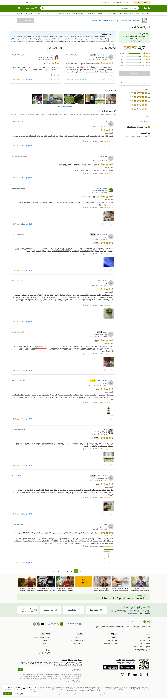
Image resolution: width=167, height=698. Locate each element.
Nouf (51, 55)
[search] (121, 83)
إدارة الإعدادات (18, 694)
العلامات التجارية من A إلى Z (75, 13)
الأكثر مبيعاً (37, 13)
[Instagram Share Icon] (122, 674)
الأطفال (100, 13)
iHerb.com (146, 687)
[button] (17, 2)
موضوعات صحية (60, 13)
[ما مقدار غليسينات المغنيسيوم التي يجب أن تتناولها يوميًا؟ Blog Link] (65, 583)
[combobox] (134, 121)
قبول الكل (7, 693)
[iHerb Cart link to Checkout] (19, 8)
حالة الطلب (46, 643)
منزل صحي (107, 13)
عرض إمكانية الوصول (77, 640)
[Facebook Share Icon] (147, 674)
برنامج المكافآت (145, 643)
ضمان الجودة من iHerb (142, 649)
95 (49, 571)
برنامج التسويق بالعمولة (142, 646)
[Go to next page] (45, 571)
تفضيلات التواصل (44, 653)
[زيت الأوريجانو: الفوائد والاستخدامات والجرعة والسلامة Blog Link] (140, 583)
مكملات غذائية (146, 13)
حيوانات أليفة (91, 13)
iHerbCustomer (102, 55)
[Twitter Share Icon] (141, 674)
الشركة (114, 637)
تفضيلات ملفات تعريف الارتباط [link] (86, 694)
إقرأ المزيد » (70, 690)
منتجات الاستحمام (129, 13)
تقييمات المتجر (145, 640)
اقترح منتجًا (46, 640)
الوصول (60, 694)
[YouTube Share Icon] (135, 674)
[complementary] (86, 694)
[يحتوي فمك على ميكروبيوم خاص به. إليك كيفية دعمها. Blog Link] (102, 583)
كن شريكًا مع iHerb (110, 643)
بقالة (114, 13)
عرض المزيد (110, 75)
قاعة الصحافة (112, 640)
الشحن (48, 646)
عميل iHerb (103, 156)
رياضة (138, 13)
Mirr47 (104, 429)
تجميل (120, 13)
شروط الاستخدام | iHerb (70, 694)
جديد (25, 13)
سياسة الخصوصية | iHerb (102, 694)
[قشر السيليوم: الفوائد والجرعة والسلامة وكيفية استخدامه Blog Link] (121, 583)
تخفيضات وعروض (78, 643)
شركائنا (9, 689)
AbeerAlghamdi (102, 188)
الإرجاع (48, 649)
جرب (30, 13)
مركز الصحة (80, 637)
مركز (84, 581)
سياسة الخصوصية (55, 678)
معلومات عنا (146, 637)
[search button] (43, 8)
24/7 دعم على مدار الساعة (41, 637)
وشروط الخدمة (73, 681)
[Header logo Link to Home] (146, 8)
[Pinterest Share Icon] (128, 674)
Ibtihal (105, 524)
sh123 (105, 332)
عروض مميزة (46, 13)
